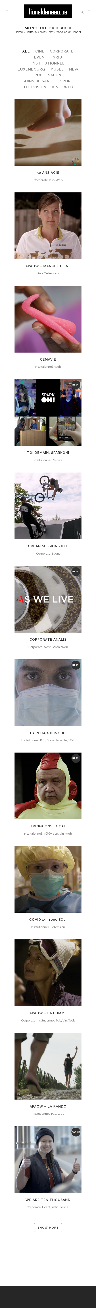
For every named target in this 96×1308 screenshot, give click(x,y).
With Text (46, 32)
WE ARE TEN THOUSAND (48, 1200)
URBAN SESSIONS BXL (48, 546)
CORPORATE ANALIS (48, 640)
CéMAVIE (48, 359)
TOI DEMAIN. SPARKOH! (48, 453)
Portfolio (31, 32)
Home (19, 32)
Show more (48, 1227)
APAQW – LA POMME (48, 1013)
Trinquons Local (48, 826)
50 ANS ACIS (48, 173)
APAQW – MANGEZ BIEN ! (48, 266)
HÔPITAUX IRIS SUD (48, 733)
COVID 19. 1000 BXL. (48, 920)
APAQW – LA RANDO (48, 1106)
